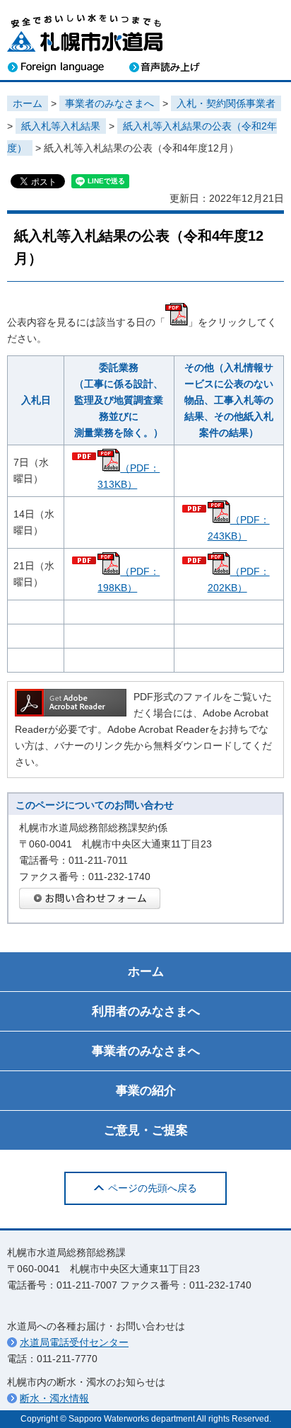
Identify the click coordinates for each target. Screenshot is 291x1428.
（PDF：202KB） (239, 579)
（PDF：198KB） (128, 579)
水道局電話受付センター (74, 1342)
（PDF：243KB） (239, 528)
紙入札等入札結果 (60, 126)
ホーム (27, 103)
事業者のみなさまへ (109, 103)
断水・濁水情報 (54, 1398)
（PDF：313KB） (128, 476)
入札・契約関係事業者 (226, 103)
